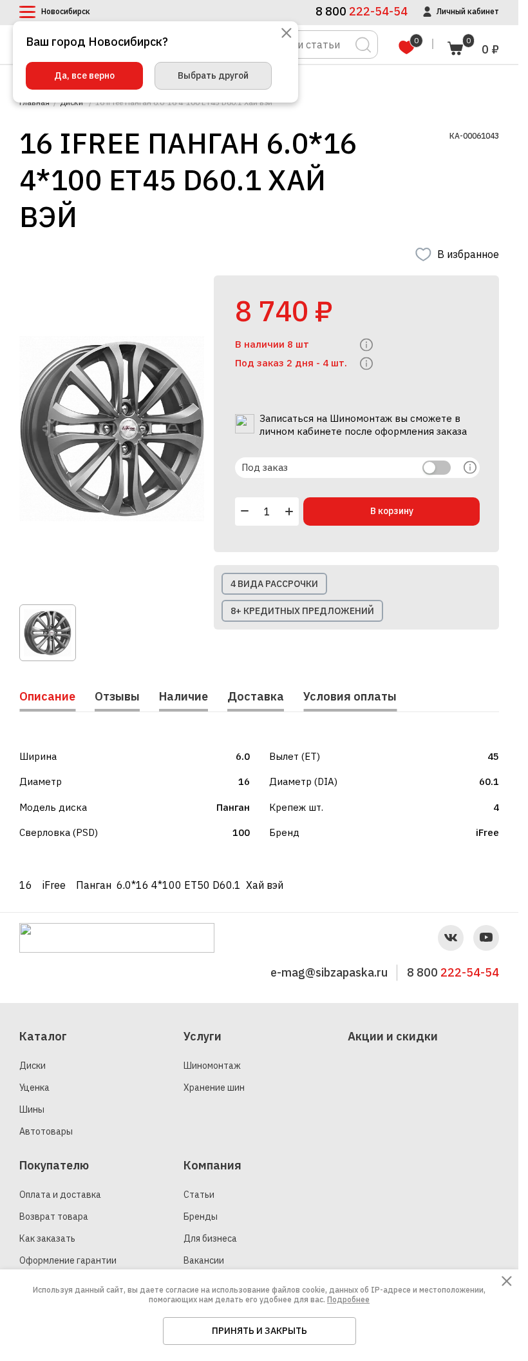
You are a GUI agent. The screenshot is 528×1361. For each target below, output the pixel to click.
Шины (31, 1109)
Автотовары (46, 1131)
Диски (32, 1065)
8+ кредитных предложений (302, 611)
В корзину (391, 511)
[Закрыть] (286, 34)
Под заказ (264, 467)
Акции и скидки (393, 1036)
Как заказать (47, 1238)
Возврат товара (53, 1216)
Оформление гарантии (68, 1260)
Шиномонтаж (212, 1065)
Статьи (199, 1194)
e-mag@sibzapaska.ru (329, 973)
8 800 (453, 973)
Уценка (34, 1087)
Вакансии (204, 1260)
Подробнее (348, 1299)
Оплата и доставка (60, 1194)
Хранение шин (214, 1087)
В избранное (468, 254)
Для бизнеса (210, 1238)
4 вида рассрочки (274, 584)
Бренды (201, 1216)
